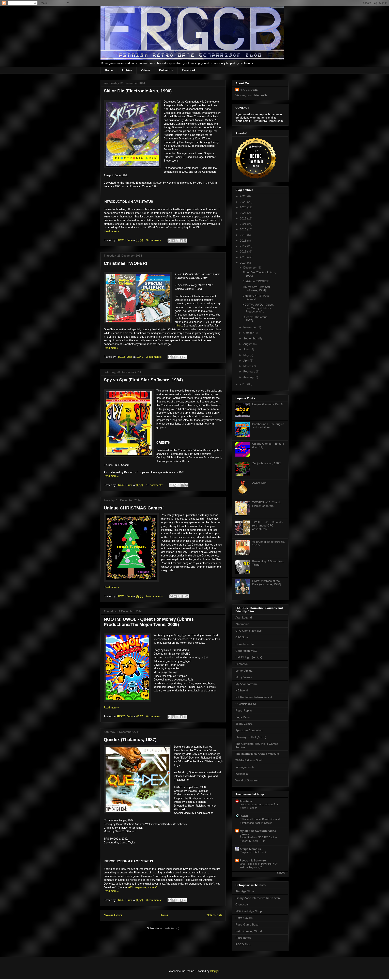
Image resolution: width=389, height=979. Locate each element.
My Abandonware (246, 684)
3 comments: (154, 240)
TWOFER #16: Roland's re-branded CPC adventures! (267, 525)
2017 (243, 246)
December (250, 267)
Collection (166, 70)
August (248, 344)
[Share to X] (177, 241)
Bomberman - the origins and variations (268, 425)
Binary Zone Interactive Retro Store (258, 898)
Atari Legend (243, 617)
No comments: (155, 596)
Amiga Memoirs (250, 849)
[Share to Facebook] (181, 241)
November (250, 327)
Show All (281, 873)
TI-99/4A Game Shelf (248, 760)
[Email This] (170, 241)
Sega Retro (242, 717)
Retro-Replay (243, 710)
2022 (243, 218)
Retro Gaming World (248, 931)
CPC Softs (242, 637)
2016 (243, 251)
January (248, 377)
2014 (243, 262)
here (179, 325)
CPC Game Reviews (248, 630)
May (246, 355)
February (249, 371)
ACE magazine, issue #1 (142, 887)
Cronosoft (241, 904)
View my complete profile (251, 95)
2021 (243, 224)
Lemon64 (241, 664)
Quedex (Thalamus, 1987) (130, 739)
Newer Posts (113, 915)
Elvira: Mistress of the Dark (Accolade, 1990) (266, 582)
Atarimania (242, 624)
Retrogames (243, 937)
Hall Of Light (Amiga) (248, 657)
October (248, 332)
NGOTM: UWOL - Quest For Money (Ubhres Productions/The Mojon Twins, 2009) (149, 622)
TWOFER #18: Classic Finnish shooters (266, 504)
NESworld (241, 690)
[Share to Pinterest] (185, 241)
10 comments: (155, 485)
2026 (243, 196)
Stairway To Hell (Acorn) (250, 737)
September (250, 338)
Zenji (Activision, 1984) (266, 463)
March (247, 366)
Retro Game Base (247, 924)
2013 (243, 384)
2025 (243, 201)
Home (109, 70)
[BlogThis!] (173, 241)
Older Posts (214, 915)
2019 (243, 234)
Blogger (214, 971)
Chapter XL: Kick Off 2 (253, 852)
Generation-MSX (246, 650)
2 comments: (154, 356)
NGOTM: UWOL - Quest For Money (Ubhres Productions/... (258, 308)
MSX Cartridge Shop (248, 911)
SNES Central (244, 723)
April (246, 360)
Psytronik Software (253, 860)
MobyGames (243, 677)
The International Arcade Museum (257, 753)
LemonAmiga (243, 670)
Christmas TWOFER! (125, 263)
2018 (243, 240)
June (246, 349)
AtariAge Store (244, 891)
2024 (243, 207)
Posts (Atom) (171, 928)
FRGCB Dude (248, 89)
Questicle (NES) (245, 703)
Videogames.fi (244, 767)
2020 (243, 229)
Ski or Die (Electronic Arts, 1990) (138, 90)
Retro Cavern (244, 917)
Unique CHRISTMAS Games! (134, 507)
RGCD (244, 815)
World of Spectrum (247, 780)
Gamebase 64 (244, 644)
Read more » (111, 231)
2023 (243, 212)
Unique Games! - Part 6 (267, 404)
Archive (127, 70)
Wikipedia (241, 773)
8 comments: (154, 716)
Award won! (259, 482)
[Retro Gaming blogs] (255, 177)
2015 (243, 257)
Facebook (189, 70)
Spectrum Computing (249, 730)
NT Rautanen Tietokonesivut (253, 697)
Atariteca (246, 801)
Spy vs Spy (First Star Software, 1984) (143, 379)
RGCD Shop (243, 944)
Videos (145, 70)
